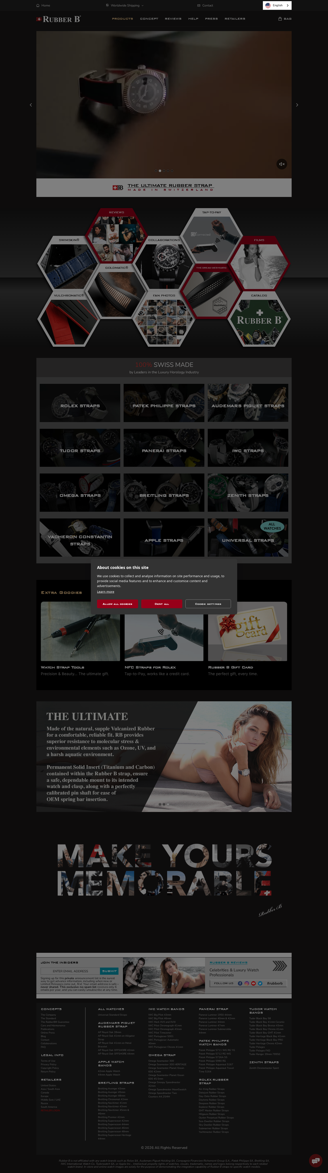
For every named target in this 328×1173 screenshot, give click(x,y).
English (277, 5)
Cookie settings (208, 603)
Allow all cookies (117, 603)
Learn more (105, 591)
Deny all (162, 603)
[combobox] (277, 5)
